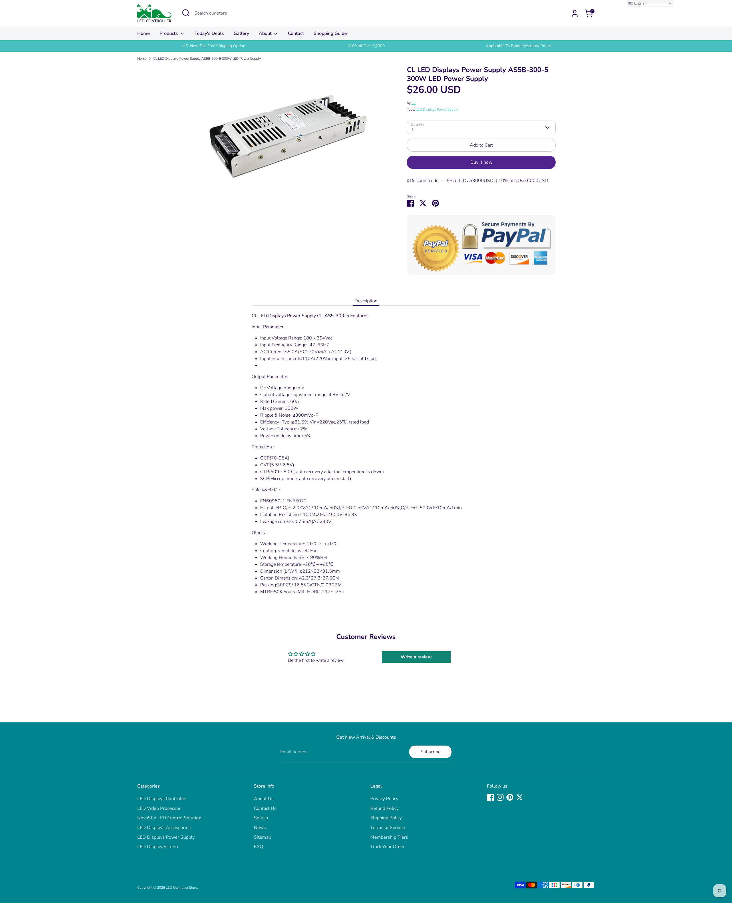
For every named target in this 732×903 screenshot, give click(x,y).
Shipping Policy (386, 818)
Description (366, 301)
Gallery (241, 33)
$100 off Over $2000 (366, 46)
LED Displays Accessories (164, 827)
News (260, 827)
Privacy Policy (384, 799)
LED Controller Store (181, 887)
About (266, 33)
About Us (264, 799)
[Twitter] (519, 797)
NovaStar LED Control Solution (169, 818)
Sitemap (262, 837)
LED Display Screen (157, 847)
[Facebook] (490, 797)
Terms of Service (387, 827)
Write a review (416, 657)
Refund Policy (384, 808)
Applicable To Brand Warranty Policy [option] (518, 46)
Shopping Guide (330, 33)
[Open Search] (186, 13)
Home (143, 33)
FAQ (258, 847)
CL (413, 103)
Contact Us (265, 808)
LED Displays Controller (162, 799)
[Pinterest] (509, 797)
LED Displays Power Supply (437, 109)
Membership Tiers (389, 837)
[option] (213, 46)
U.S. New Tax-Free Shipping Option (213, 46)
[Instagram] (500, 797)
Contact (296, 33)
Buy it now (481, 162)
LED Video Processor (159, 808)
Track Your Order (387, 847)
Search (261, 818)
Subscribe (430, 752)
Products (169, 33)
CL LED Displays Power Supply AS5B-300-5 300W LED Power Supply (207, 58)
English (640, 3)
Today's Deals (209, 33)
